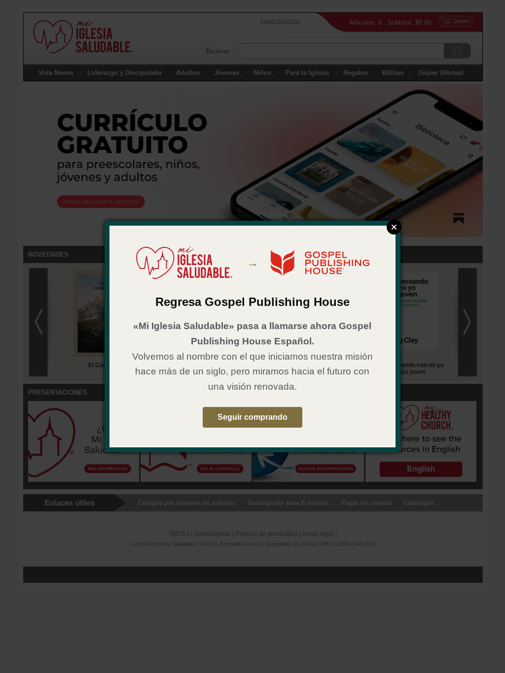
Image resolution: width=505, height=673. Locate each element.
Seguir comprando (252, 417)
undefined (394, 227)
